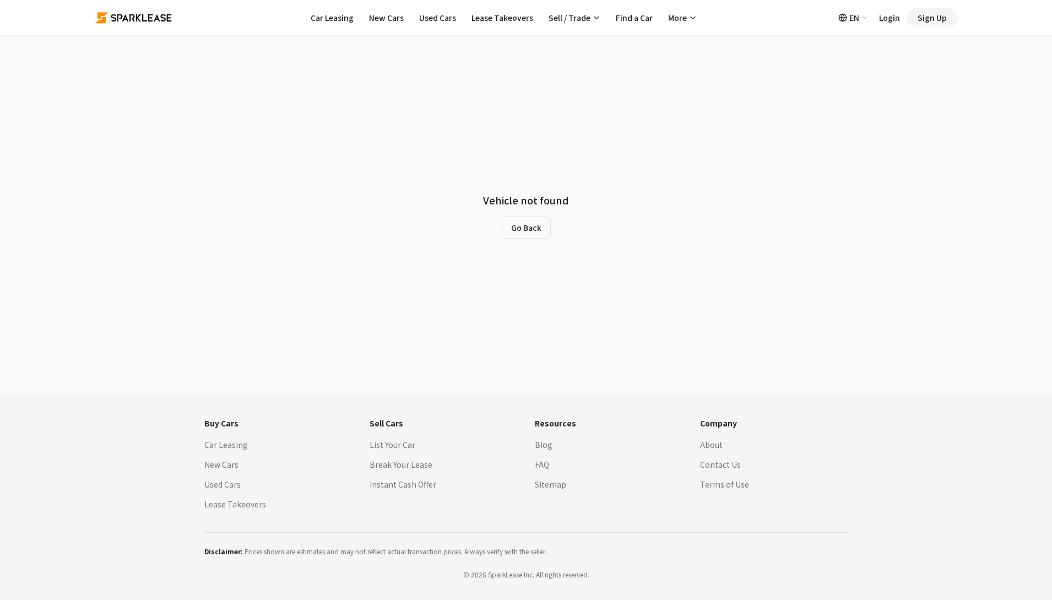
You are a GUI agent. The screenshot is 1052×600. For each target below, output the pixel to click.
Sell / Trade (569, 17)
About (711, 444)
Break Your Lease (401, 464)
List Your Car (392, 444)
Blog (543, 444)
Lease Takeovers (502, 17)
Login (889, 17)
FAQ (542, 464)
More (677, 17)
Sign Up (932, 17)
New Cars (386, 17)
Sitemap (550, 484)
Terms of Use (724, 484)
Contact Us (720, 464)
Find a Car (634, 17)
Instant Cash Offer (403, 484)
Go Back (526, 227)
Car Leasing (332, 17)
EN (854, 17)
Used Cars (437, 17)
